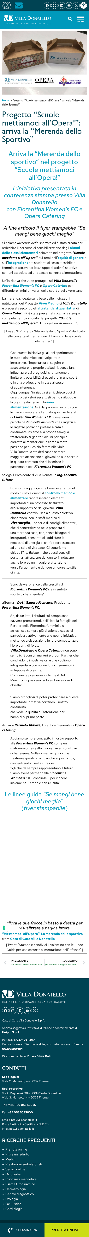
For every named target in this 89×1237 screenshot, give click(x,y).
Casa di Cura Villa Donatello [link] (32, 939)
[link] (84, 5)
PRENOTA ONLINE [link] (65, 1230)
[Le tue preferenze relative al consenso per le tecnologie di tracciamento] (4, 928)
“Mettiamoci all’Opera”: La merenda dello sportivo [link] (42, 934)
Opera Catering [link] (55, 285)
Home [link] (6, 100)
